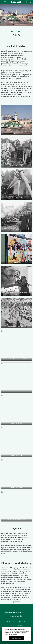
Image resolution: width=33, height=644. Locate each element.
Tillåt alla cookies (16, 638)
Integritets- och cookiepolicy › (11, 634)
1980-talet (21, 32)
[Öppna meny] (28, 2)
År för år (14, 32)
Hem (9, 32)
